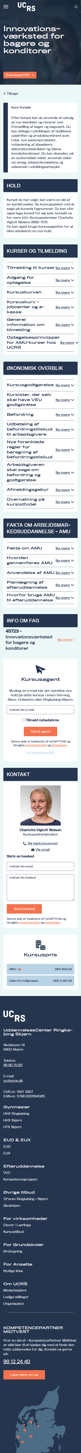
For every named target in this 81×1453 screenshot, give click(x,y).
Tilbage (12, 93)
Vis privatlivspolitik (40, 752)
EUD (7, 1146)
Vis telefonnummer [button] (42, 843)
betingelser (59, 745)
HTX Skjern (12, 1127)
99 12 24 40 (16, 1361)
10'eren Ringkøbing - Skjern (25, 1199)
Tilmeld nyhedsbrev (42, 720)
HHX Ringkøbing (16, 1113)
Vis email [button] (43, 849)
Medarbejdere (15, 1290)
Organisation (13, 1303)
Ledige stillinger (16, 1297)
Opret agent (40, 731)
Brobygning (12, 1251)
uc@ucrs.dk (13, 1080)
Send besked (24, 909)
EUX (6, 1153)
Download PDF (18, 75)
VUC (7, 1172)
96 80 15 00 (12, 1065)
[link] (41, 6)
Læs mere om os (24, 1375)
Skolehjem (11, 1205)
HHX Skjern (12, 1120)
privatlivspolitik (35, 745)
